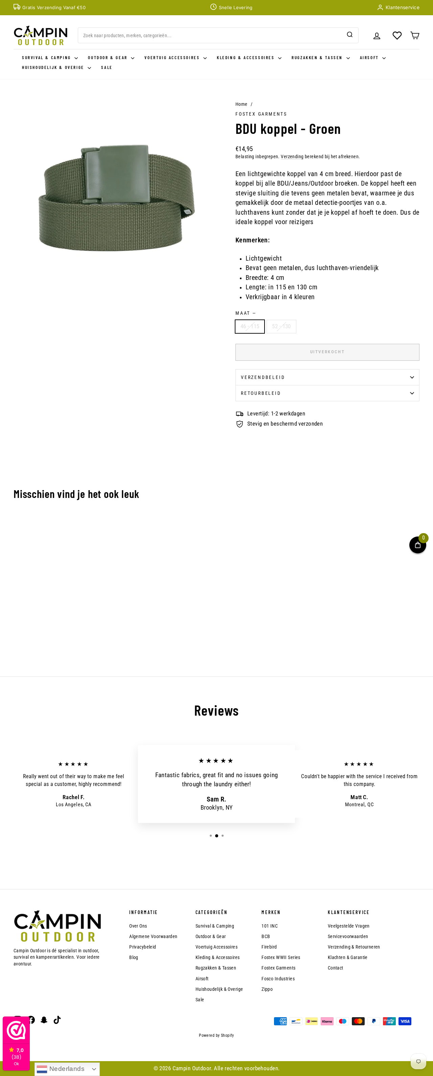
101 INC (269, 926)
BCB (265, 936)
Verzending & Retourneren (354, 947)
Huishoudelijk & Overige (54, 67)
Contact (335, 968)
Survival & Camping (47, 57)
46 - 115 (250, 326)
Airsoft (370, 57)
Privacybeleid (142, 947)
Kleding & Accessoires (246, 57)
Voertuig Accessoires (173, 57)
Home (241, 104)
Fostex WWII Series (280, 957)
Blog (133, 957)
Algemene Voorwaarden (153, 936)
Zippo (267, 989)
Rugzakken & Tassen (318, 57)
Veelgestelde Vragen (349, 926)
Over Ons (138, 926)
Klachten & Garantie (348, 957)
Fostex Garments (261, 114)
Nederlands (66, 1068)
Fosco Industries (278, 978)
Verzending (292, 157)
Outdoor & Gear (108, 57)
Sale (106, 67)
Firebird (269, 947)
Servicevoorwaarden (348, 936)
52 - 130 (281, 326)
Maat (245, 313)
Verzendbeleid (263, 377)
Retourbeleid (261, 393)
